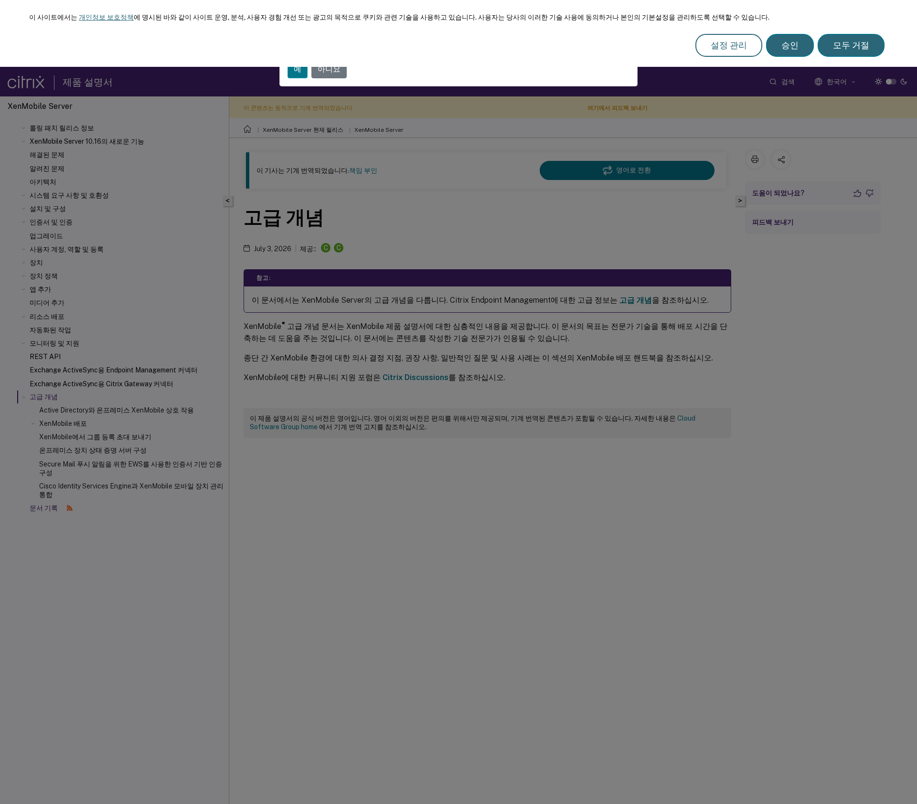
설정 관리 (729, 45)
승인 (790, 45)
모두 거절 (851, 45)
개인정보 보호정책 (106, 17)
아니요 (329, 69)
